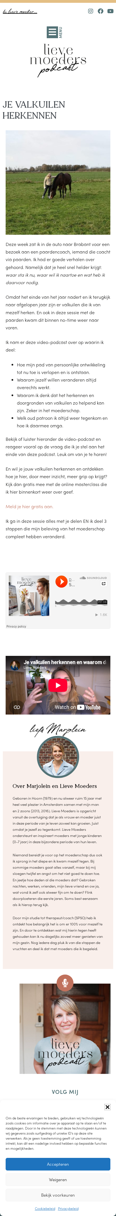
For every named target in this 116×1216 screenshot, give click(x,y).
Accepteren (58, 1164)
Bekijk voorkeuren (58, 1195)
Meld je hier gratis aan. (29, 506)
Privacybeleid (68, 1208)
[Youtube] (110, 11)
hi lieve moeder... (20, 11)
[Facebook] (100, 11)
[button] (107, 1107)
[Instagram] (90, 11)
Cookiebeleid (45, 1208)
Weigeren (58, 1179)
